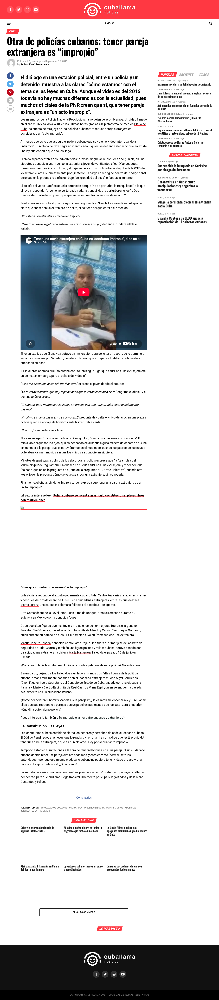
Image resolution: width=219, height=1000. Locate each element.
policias (131, 808)
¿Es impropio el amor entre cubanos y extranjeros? (91, 717)
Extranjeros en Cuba (92, 808)
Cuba (73, 808)
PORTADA (109, 23)
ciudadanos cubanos (54, 808)
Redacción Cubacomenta (35, 64)
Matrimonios (115, 808)
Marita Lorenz (30, 605)
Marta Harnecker (80, 652)
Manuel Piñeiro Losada (36, 643)
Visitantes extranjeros (36, 811)
